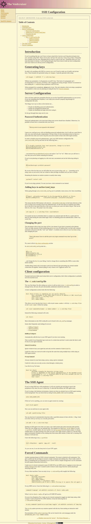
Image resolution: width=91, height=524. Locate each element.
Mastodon (31, 523)
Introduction (25, 26)
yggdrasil (52, 523)
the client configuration (42, 243)
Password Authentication (33, 31)
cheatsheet (4, 14)
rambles (3, 16)
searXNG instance (6, 21)
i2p (49, 523)
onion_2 (45, 523)
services (3, 18)
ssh (52, 18)
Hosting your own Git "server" (47, 518)
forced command (64, 89)
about (2, 11)
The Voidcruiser (16, 4)
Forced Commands (27, 45)
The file (33, 37)
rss (36, 523)
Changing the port (31, 34)
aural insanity (5, 13)
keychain (58, 430)
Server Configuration (28, 29)
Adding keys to (35, 32)
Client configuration (27, 35)
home (2, 10)
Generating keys (26, 27)
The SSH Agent (26, 43)
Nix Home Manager (62, 518)
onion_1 (40, 523)
